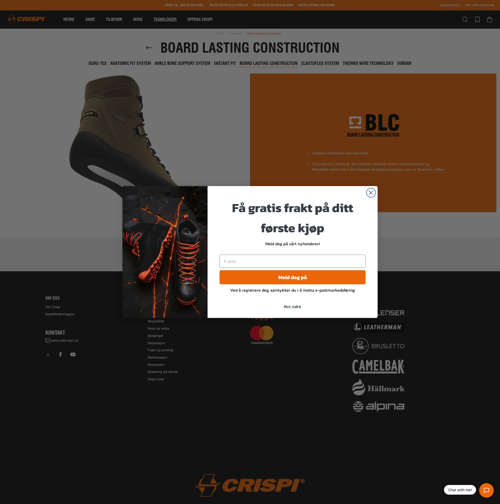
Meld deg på (292, 277)
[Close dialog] (371, 192)
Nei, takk (292, 306)
